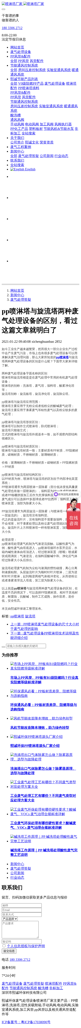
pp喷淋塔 (17, 616)
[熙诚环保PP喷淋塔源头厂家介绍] (36, 736)
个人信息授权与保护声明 (26, 946)
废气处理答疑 (20, 299)
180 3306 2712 (12, 28)
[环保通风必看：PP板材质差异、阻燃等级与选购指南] (44, 696)
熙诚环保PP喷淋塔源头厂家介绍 (35, 746)
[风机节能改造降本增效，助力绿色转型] (41, 718)
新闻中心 (17, 295)
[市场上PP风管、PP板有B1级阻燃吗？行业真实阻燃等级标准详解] (44, 668)
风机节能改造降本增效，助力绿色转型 (39, 727)
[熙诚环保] (40, 4)
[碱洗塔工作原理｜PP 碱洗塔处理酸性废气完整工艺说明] (44, 841)
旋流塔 (30, 616)
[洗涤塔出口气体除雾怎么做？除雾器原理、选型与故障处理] (44, 759)
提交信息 (9, 951)
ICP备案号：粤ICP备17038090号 (26, 1022)
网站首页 (17, 47)
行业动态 (17, 877)
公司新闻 (17, 873)
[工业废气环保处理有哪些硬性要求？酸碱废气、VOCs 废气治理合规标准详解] (44, 814)
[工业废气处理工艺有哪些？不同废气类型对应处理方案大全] (44, 786)
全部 (13, 61)
